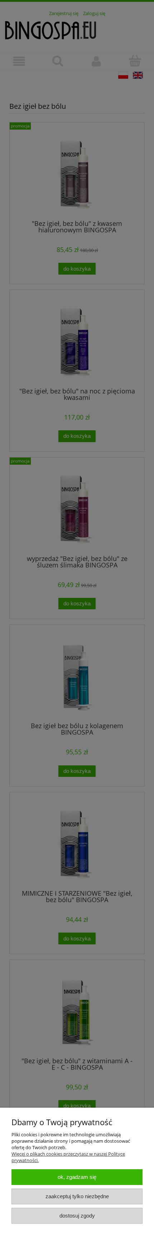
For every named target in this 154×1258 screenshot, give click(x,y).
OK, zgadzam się (77, 1177)
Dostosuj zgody (77, 1216)
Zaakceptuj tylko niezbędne (77, 1196)
